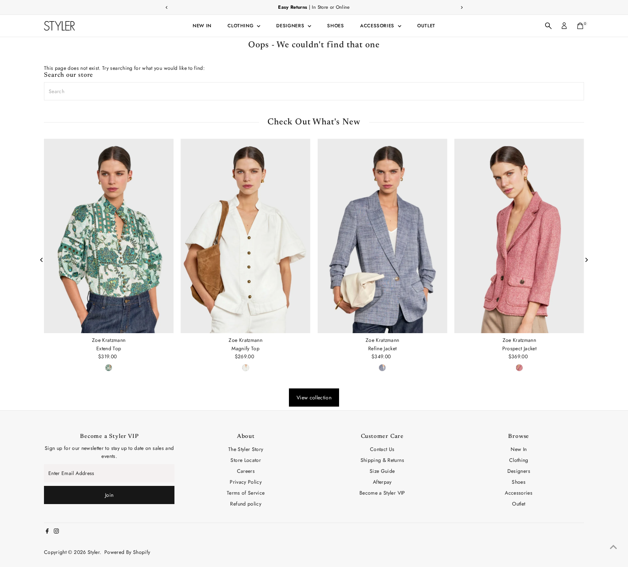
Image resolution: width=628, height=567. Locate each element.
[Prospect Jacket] (519, 236)
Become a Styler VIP (382, 492)
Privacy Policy (246, 482)
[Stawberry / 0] (519, 367)
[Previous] (42, 260)
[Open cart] (580, 26)
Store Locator (245, 460)
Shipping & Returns (382, 460)
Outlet (426, 25)
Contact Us (382, 449)
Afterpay (382, 482)
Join (109, 495)
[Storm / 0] (382, 367)
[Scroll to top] (613, 547)
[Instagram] (56, 531)
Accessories (378, 25)
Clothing (241, 25)
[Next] (586, 260)
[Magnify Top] (246, 236)
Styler (94, 552)
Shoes (335, 25)
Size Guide (382, 471)
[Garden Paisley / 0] (108, 367)
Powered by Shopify (127, 552)
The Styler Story (245, 449)
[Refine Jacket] (382, 236)
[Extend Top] (109, 236)
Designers (291, 25)
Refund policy (245, 503)
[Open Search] (548, 26)
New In (202, 25)
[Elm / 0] (245, 367)
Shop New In (376, 7)
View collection (314, 397)
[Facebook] (47, 531)
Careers (246, 471)
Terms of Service (246, 492)
